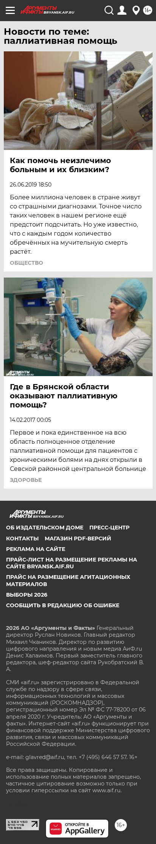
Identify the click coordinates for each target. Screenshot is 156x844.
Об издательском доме (44, 527)
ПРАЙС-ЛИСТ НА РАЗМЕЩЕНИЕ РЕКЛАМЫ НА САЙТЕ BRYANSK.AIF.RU (71, 563)
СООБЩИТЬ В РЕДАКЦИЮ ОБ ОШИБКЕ (62, 605)
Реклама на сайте (35, 549)
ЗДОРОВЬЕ (26, 480)
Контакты (22, 538)
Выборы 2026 (26, 594)
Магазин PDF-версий (78, 538)
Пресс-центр (109, 527)
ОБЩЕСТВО (26, 262)
